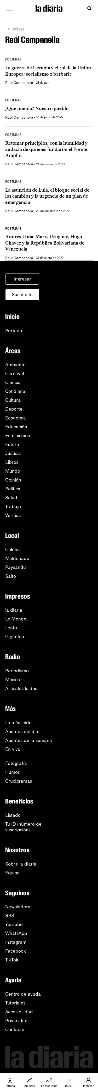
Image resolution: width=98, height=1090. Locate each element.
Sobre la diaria (20, 864)
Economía (15, 418)
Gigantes (14, 637)
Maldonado (17, 558)
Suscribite (22, 294)
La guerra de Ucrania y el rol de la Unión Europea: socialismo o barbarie (48, 71)
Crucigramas (18, 781)
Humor (12, 772)
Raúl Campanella (19, 83)
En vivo (12, 749)
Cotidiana (15, 391)
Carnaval (14, 373)
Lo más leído (18, 723)
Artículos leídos (21, 688)
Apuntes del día (21, 731)
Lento (11, 628)
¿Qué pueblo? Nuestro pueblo (36, 108)
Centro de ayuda (23, 994)
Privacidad (16, 1021)
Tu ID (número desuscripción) (23, 827)
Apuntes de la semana (28, 740)
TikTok (12, 960)
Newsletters (17, 907)
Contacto (14, 1029)
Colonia (13, 549)
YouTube (14, 924)
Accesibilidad (19, 1012)
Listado (13, 815)
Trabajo (13, 506)
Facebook (15, 951)
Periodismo (17, 671)
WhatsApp (16, 933)
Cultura (13, 400)
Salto (10, 576)
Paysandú (15, 567)
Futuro (12, 444)
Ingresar (22, 279)
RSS (9, 915)
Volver (18, 29)
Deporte (13, 409)
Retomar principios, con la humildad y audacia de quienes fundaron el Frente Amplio (46, 149)
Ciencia (13, 382)
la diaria (13, 610)
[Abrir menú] (9, 8)
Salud (11, 498)
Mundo (12, 471)
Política (12, 489)
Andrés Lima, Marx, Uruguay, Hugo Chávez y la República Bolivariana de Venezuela (44, 243)
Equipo (12, 873)
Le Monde (15, 619)
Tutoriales (15, 1003)
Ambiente (15, 365)
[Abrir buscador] (89, 8)
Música (12, 680)
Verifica (13, 515)
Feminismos (17, 436)
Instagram (15, 942)
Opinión (13, 480)
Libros (11, 462)
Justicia (13, 453)
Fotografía (16, 763)
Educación (16, 427)
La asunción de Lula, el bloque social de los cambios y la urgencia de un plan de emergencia (47, 196)
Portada (13, 330)
